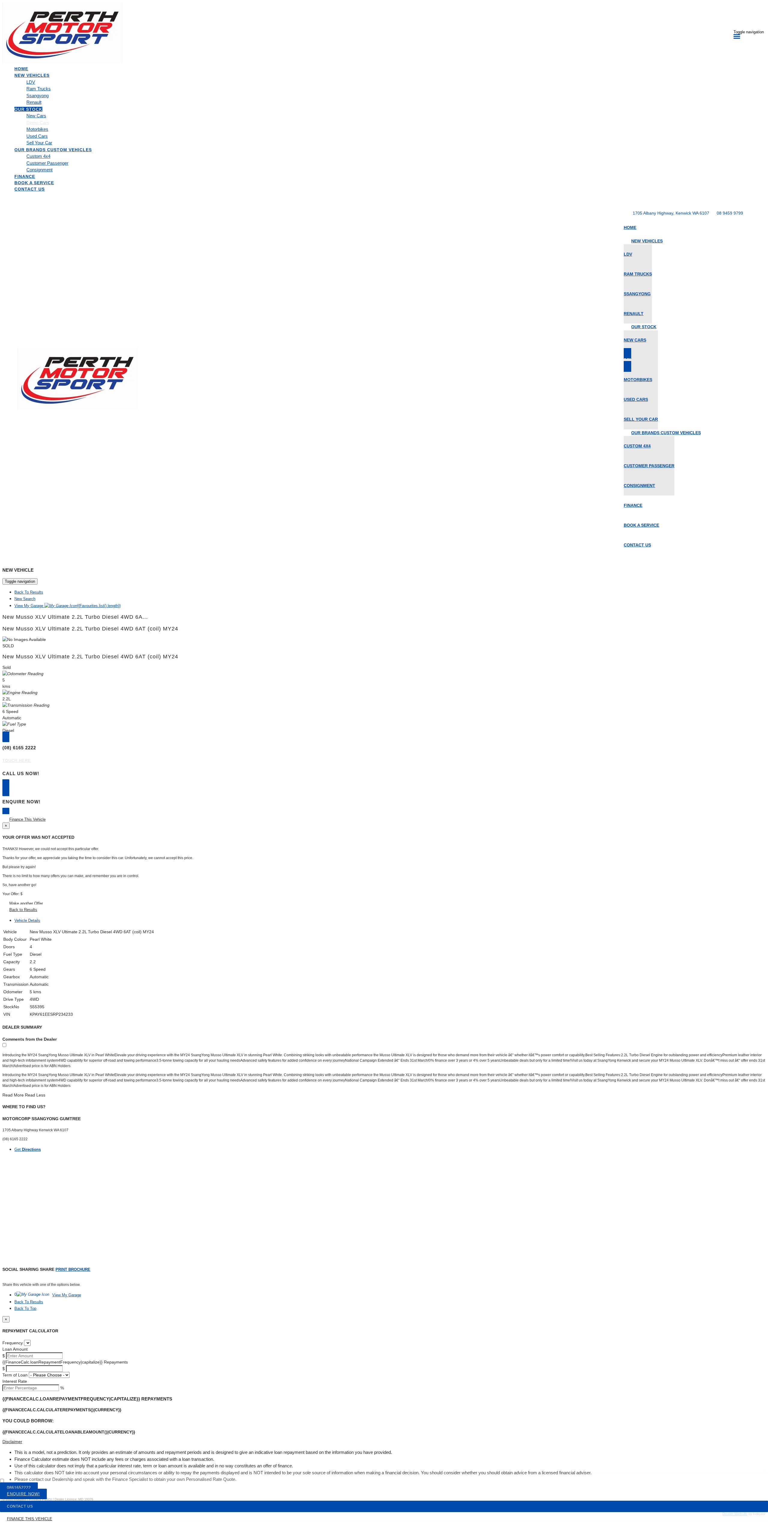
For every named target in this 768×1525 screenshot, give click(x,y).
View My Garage (67, 605)
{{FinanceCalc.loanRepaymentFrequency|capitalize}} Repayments (65, 1362)
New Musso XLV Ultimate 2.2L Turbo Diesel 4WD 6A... (75, 617)
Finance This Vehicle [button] (27, 819)
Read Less (35, 1095)
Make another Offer (26, 903)
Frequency (12, 1342)
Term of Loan (15, 1375)
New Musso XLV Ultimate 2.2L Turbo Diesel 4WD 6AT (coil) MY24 (90, 629)
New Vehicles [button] (32, 75)
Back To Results (28, 592)
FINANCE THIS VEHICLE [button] (29, 1519)
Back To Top (25, 1308)
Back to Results (23, 909)
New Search (24, 599)
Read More (13, 1095)
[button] (384, 1442)
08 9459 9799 (730, 213)
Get (27, 1149)
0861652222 (19, 1487)
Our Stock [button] (28, 109)
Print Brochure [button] (73, 1269)
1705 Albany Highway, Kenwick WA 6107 (671, 213)
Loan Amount (15, 1349)
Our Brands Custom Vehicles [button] (53, 149)
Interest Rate (14, 1381)
